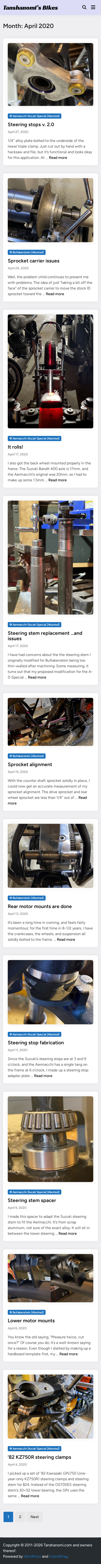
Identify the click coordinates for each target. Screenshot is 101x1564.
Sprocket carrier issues (33, 261)
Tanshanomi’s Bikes (30, 7)
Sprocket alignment (30, 764)
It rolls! (15, 447)
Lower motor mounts (31, 1320)
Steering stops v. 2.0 (31, 124)
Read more (58, 157)
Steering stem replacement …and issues (45, 635)
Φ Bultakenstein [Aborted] (27, 252)
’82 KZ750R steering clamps (39, 1457)
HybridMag (58, 1556)
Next (35, 1517)
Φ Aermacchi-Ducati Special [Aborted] (34, 116)
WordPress (32, 1556)
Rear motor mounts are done (40, 906)
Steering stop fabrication (36, 1042)
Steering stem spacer (32, 1200)
